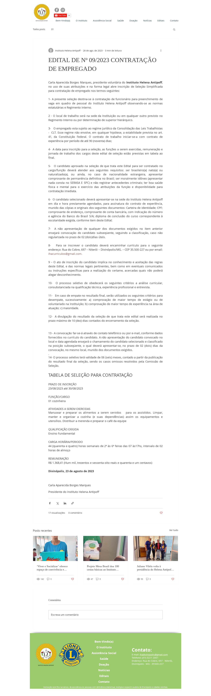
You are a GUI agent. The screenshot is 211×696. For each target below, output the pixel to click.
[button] (174, 29)
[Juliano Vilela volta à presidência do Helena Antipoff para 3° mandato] (155, 548)
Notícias (104, 670)
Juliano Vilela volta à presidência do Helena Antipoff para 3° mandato (154, 568)
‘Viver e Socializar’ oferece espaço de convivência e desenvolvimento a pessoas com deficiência (55, 568)
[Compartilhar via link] (72, 503)
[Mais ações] (161, 50)
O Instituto (104, 647)
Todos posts (39, 29)
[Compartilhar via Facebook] (49, 503)
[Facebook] (57, 10)
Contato (104, 682)
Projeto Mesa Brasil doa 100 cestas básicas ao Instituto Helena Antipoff (103, 568)
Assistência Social (104, 653)
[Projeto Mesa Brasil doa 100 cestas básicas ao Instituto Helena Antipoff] (105, 548)
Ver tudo (173, 530)
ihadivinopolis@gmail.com (154, 654)
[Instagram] (63, 10)
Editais (104, 676)
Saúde (104, 659)
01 (52, 29)
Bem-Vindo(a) (104, 642)
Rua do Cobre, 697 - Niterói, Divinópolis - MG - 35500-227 (152, 662)
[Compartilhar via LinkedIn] (64, 503)
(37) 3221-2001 (150, 657)
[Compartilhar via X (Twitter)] (57, 503)
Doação (104, 664)
